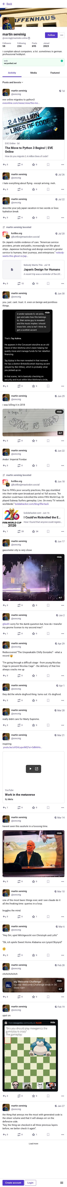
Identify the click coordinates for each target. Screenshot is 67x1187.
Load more (33, 1143)
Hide (47, 312)
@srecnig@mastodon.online (14, 38)
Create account (13, 1182)
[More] (63, 164)
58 (3, 46)
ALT (60, 433)
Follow (51, 35)
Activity (12, 72)
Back (9, 3)
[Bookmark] (48, 164)
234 (19, 46)
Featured (55, 72)
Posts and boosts (11, 82)
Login (30, 1182)
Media (33, 72)
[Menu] (62, 35)
